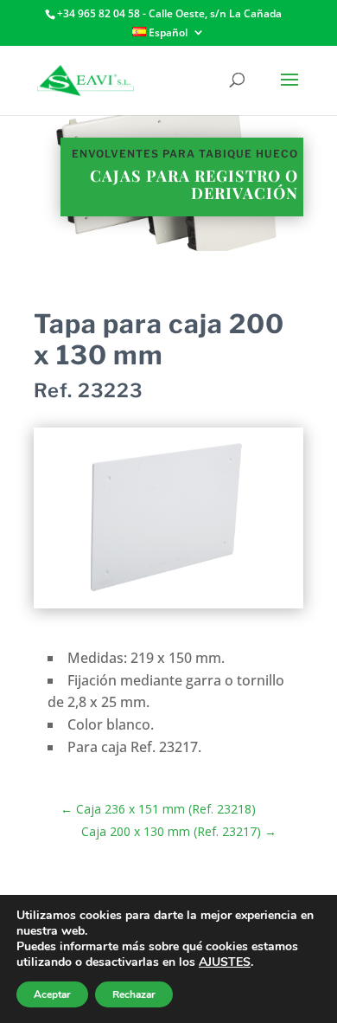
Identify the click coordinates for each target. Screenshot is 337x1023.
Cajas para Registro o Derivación (194, 184)
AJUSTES (225, 962)
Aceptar (52, 994)
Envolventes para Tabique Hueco (185, 153)
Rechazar (134, 994)
